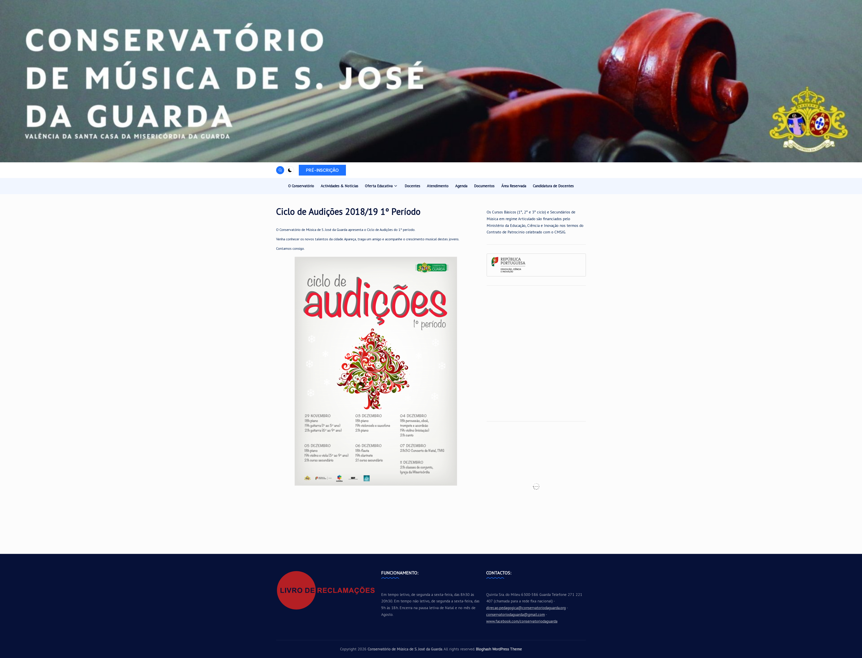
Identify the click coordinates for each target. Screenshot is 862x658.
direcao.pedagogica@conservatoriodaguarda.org (526, 607)
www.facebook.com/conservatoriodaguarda (521, 621)
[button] (322, 170)
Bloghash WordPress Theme (499, 648)
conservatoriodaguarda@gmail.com (515, 614)
